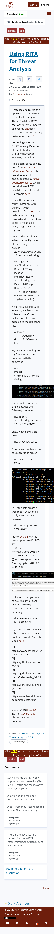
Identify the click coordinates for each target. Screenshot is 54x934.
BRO (27, 128)
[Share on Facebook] (29, 79)
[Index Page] (10, 4)
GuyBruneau (28, 713)
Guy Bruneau (19, 94)
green (22, 14)
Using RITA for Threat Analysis (23, 61)
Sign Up (45, 4)
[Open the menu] (49, 13)
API (30, 914)
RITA (30, 737)
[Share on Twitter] (39, 79)
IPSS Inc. (32, 710)
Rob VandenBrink (35, 22)
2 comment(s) (18, 100)
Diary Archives (19, 903)
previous (12, 30)
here (27, 194)
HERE (14, 38)
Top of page (44, 888)
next (22, 30)
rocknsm (24, 536)
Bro (24, 733)
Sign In (33, 4)
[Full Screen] (20, 79)
